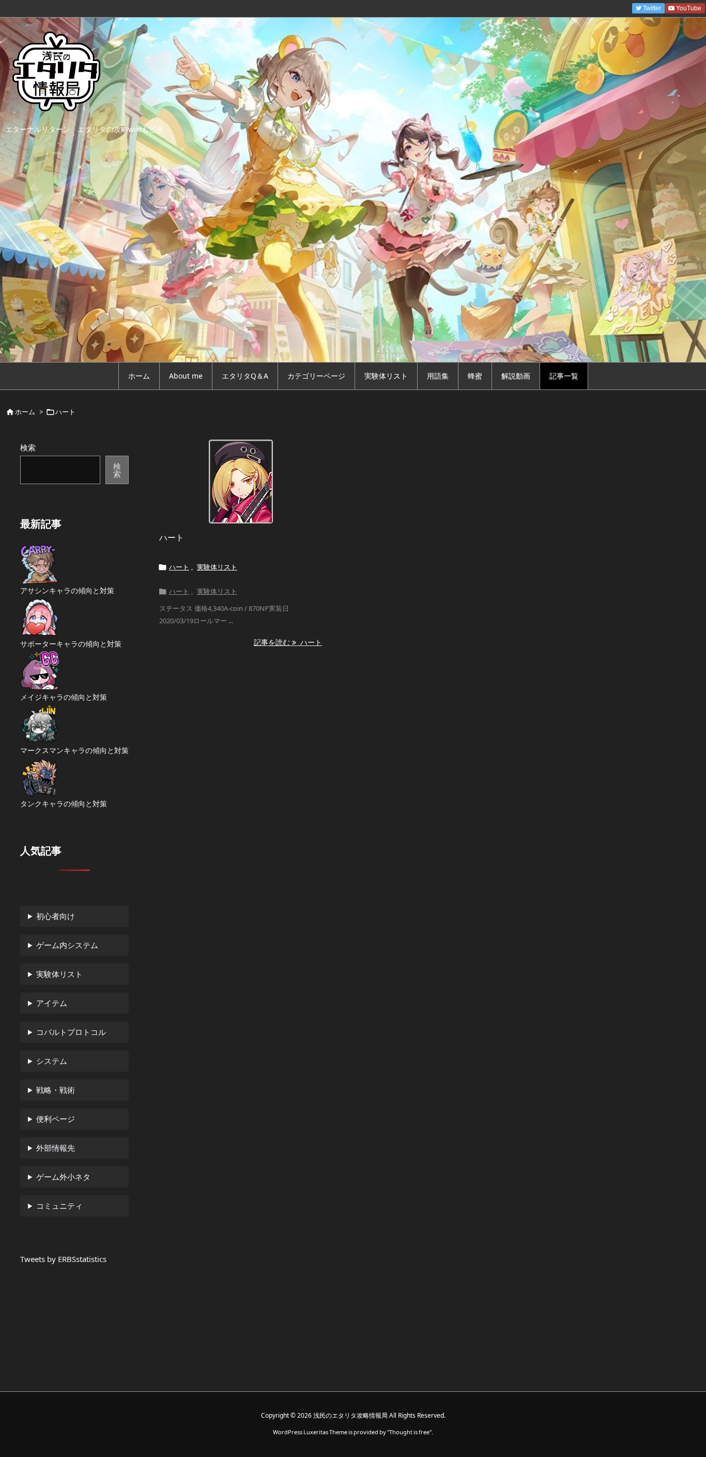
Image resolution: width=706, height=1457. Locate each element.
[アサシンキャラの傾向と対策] (39, 564)
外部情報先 (55, 1148)
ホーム (25, 411)
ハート (171, 537)
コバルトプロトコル (71, 1032)
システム (51, 1061)
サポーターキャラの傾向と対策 (70, 644)
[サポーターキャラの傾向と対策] (39, 617)
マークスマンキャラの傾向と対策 (74, 750)
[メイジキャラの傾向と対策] (39, 670)
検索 (28, 447)
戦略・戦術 (55, 1090)
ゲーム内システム (67, 945)
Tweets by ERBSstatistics (63, 1259)
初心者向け (55, 916)
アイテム (51, 1003)
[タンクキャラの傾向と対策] (39, 777)
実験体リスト (217, 567)
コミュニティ (59, 1205)
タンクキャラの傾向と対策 (63, 803)
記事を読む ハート (288, 642)
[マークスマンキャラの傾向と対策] (39, 723)
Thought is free (409, 1432)
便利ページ (55, 1119)
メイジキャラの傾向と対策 (63, 697)
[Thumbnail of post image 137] (240, 481)
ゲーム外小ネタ (63, 1176)
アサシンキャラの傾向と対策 (67, 590)
